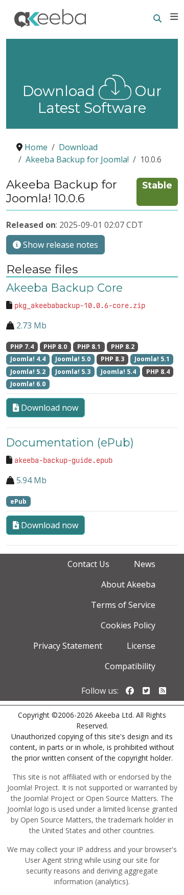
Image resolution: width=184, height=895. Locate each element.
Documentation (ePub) (70, 442)
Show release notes (59, 244)
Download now (48, 407)
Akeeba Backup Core (64, 287)
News (144, 564)
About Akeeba (128, 584)
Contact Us (88, 564)
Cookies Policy (128, 625)
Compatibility (130, 666)
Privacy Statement (67, 645)
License (141, 645)
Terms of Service (123, 604)
